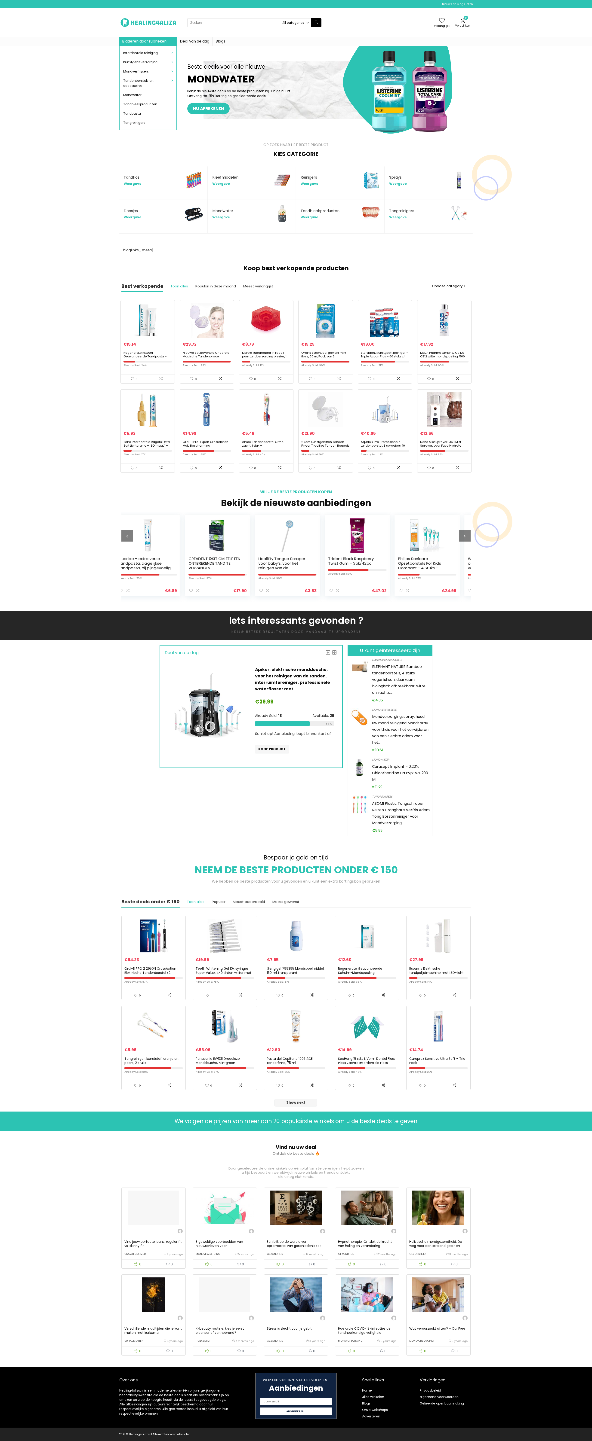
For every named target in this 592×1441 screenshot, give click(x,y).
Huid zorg (203, 1341)
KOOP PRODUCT (327, 749)
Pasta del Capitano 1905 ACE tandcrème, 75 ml (290, 1060)
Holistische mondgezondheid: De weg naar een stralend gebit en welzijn (435, 1245)
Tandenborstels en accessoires (138, 83)
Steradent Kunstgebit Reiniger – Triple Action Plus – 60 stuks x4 (384, 354)
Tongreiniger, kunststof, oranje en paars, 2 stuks (151, 1060)
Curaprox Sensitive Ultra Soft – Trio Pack (437, 1060)
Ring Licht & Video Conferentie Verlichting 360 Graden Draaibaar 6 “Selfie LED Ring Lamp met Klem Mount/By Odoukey (446, 568)
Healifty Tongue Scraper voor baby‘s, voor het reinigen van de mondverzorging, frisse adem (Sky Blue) (163, 568)
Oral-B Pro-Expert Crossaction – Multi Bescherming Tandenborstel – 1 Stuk (207, 445)
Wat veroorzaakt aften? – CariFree (437, 1328)
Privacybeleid (430, 1390)
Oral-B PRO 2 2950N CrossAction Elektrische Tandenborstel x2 (150, 970)
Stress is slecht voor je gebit (289, 1328)
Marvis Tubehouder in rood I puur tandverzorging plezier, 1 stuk (264, 356)
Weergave (132, 184)
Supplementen (133, 1341)
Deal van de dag (194, 41)
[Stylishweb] (180, 1231)
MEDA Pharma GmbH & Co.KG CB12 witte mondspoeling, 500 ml (442, 356)
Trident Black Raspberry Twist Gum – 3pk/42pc (232, 561)
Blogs (220, 41)
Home (367, 1390)
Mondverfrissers (136, 71)
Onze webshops (375, 1409)
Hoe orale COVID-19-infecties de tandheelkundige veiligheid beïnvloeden (364, 1332)
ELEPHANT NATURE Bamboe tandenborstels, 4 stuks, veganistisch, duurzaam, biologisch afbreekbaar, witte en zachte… (399, 679)
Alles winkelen (373, 1397)
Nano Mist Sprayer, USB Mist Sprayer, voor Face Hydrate (440, 444)
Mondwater (132, 95)
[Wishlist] (442, 20)
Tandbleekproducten (140, 104)
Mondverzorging (208, 1254)
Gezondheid (275, 1254)
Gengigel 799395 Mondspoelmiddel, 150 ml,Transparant (295, 970)
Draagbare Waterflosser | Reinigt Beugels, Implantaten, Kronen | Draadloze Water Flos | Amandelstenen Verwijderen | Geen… (173, 682)
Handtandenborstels (387, 660)
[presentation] (127, 536)
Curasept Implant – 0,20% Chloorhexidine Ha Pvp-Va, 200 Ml (400, 773)
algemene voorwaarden (439, 1397)
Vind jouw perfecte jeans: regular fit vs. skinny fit (153, 1243)
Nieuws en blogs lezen (457, 4)
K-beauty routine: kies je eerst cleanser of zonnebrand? (220, 1330)
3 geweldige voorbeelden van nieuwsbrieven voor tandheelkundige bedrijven (219, 1245)
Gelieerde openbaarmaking (442, 1403)
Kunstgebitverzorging (140, 62)
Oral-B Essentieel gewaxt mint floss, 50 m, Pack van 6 (323, 354)
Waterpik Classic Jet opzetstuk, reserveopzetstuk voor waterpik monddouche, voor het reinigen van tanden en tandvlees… (376, 568)
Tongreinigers (134, 122)
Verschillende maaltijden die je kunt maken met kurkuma (153, 1330)
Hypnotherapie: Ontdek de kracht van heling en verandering (365, 1243)
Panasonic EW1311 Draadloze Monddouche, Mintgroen (218, 1060)
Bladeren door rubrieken (144, 41)
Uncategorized (135, 1254)
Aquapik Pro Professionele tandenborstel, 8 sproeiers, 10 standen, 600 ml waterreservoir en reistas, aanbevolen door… (384, 447)
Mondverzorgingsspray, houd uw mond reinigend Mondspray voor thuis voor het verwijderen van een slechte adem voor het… (400, 729)
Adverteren (371, 1416)
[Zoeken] (316, 22)
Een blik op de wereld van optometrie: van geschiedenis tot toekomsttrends (294, 1245)
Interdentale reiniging (140, 53)
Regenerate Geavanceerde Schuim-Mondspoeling (360, 970)
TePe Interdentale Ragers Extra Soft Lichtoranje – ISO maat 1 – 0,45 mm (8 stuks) (146, 445)
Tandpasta (132, 113)
